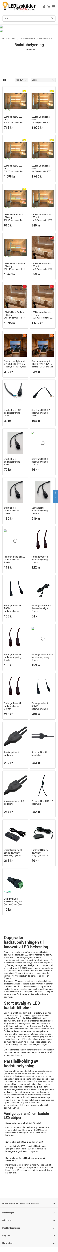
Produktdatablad (21, 93)
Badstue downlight (42, 365)
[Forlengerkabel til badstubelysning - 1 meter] (43, 540)
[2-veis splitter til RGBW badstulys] (43, 785)
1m (43, 1026)
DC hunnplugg (13, 903)
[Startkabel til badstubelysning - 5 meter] (15, 492)
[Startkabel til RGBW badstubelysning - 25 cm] (43, 394)
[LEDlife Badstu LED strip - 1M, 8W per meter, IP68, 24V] (15, 101)
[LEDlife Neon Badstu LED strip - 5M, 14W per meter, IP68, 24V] (43, 296)
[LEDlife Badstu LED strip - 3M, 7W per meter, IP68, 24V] (15, 149)
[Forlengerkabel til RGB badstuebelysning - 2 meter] (43, 638)
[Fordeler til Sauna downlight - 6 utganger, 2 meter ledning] (43, 834)
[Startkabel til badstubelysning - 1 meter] (15, 443)
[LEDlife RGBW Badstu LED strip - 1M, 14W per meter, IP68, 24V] (43, 198)
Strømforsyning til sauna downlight (13, 854)
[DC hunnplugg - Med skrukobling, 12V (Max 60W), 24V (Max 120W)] (15, 883)
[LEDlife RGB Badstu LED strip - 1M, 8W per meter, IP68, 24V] (15, 198)
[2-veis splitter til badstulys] (15, 736)
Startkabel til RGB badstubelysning (12, 413)
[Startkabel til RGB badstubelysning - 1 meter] (43, 443)
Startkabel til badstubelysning (12, 462)
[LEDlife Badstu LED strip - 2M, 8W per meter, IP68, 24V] (43, 101)
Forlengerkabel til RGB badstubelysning (14, 559)
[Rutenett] (4, 80)
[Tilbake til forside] (3, 38)
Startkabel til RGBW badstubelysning (41, 413)
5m (47, 1026)
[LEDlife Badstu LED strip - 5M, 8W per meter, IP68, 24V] (43, 149)
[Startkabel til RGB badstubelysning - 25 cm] (15, 394)
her (5, 1047)
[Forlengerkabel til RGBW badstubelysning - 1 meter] (15, 589)
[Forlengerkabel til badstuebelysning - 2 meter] (15, 638)
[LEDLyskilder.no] (19, 6)
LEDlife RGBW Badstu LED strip (42, 218)
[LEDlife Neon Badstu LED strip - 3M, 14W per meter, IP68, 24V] (15, 296)
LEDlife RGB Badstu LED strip (14, 218)
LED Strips (12, 38)
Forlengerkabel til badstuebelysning (12, 657)
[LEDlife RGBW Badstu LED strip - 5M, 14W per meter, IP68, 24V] (15, 247)
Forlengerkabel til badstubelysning (40, 559)
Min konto (7, 1220)
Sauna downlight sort (15, 365)
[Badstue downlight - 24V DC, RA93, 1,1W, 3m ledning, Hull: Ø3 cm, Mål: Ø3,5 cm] (43, 345)
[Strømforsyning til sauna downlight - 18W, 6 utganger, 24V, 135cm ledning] (15, 834)
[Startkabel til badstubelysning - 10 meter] (43, 492)
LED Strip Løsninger (27, 38)
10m (6, 1029)
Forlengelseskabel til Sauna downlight (41, 608)
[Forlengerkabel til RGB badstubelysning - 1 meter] (15, 540)
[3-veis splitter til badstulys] (43, 736)
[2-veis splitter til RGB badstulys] (15, 785)
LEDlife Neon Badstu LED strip (42, 267)
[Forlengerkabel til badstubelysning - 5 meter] (15, 687)
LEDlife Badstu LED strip (14, 121)
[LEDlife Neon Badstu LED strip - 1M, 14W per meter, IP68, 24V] (43, 247)
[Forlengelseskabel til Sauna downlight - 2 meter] (43, 589)
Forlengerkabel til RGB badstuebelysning (42, 657)
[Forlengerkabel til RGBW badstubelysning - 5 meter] (43, 687)
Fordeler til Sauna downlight (40, 854)
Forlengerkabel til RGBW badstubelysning (12, 609)
